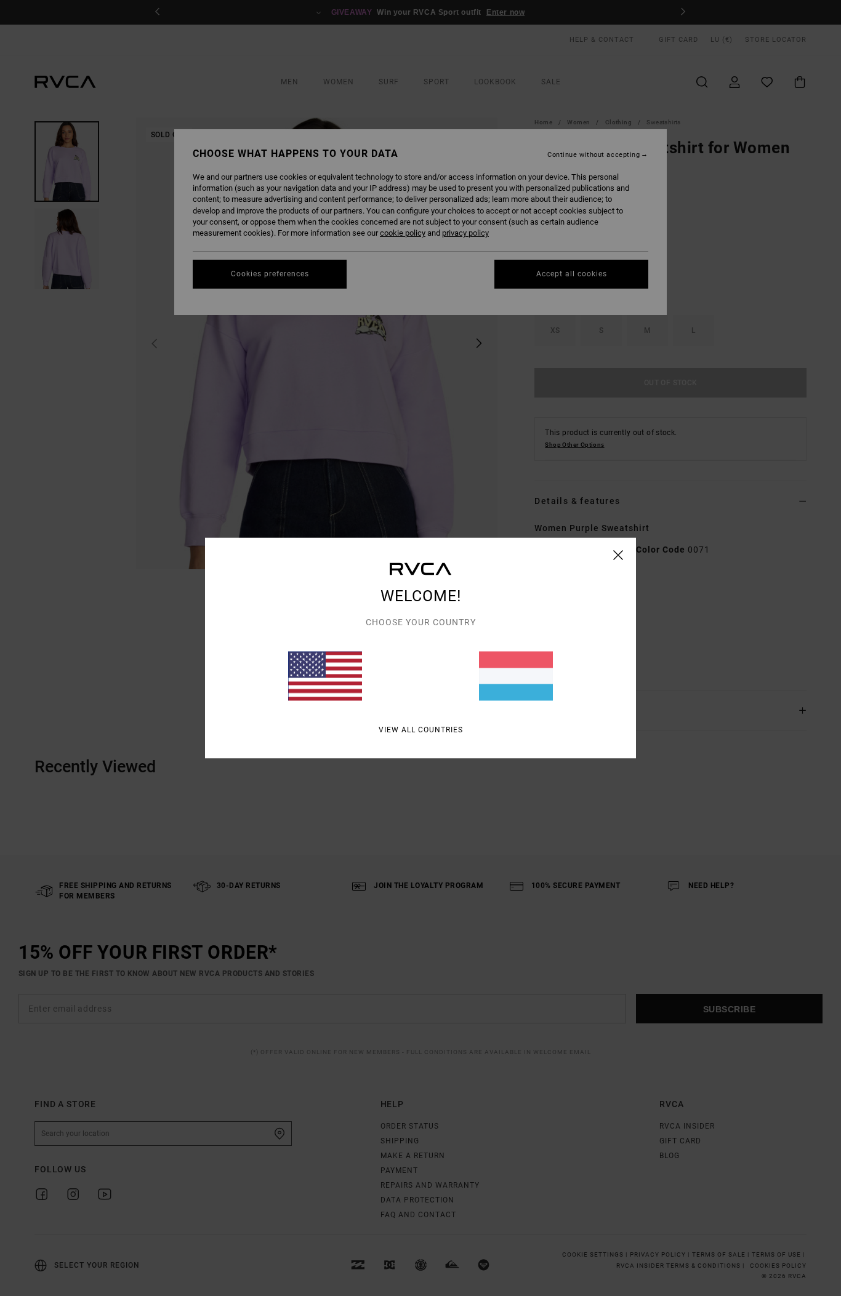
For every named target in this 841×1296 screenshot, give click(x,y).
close (618, 555)
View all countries (421, 730)
